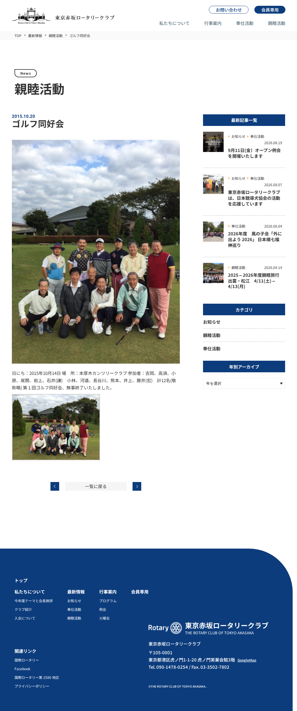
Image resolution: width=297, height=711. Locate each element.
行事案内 (213, 23)
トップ (21, 580)
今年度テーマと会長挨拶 (34, 600)
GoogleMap (247, 659)
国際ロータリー (27, 660)
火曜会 (104, 618)
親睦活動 (276, 23)
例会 (102, 609)
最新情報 (76, 592)
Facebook (22, 668)
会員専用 (139, 592)
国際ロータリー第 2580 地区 (37, 677)
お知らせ (211, 322)
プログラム (108, 600)
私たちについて (174, 23)
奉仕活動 (244, 23)
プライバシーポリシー (32, 686)
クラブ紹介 (23, 609)
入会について (25, 618)
